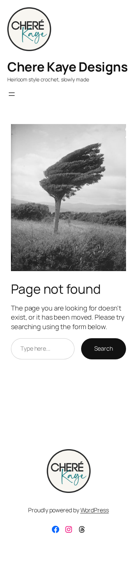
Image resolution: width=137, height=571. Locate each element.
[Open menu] (11, 94)
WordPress (94, 510)
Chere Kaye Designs (67, 67)
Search (103, 348)
